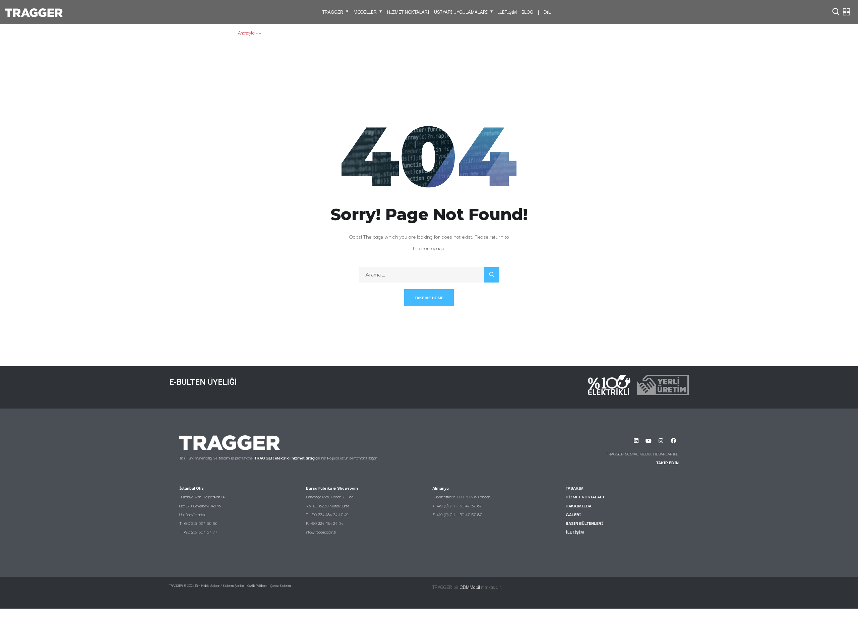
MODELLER (365, 11)
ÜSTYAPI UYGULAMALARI (461, 11)
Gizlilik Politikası (256, 585)
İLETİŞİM (507, 11)
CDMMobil (470, 587)
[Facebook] (673, 440)
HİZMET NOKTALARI (408, 11)
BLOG (527, 11)
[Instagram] (661, 440)
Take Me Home (429, 297)
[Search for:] (429, 274)
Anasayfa (246, 32)
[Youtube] (648, 440)
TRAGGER (332, 11)
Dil (547, 11)
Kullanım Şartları (233, 585)
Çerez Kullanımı (280, 585)
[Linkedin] (636, 440)
